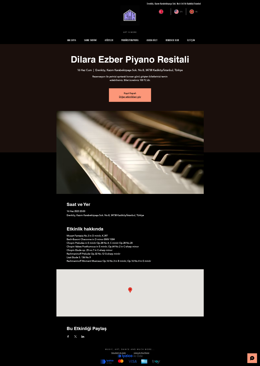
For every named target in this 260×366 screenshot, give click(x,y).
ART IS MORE (130, 32)
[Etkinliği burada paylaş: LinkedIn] (82, 336)
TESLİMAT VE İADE (118, 353)
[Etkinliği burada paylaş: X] (75, 336)
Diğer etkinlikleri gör (130, 96)
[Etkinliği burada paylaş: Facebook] (68, 336)
